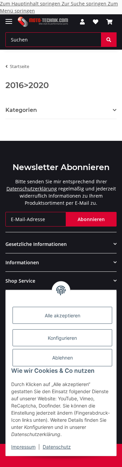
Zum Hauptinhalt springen (31, 3)
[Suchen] (109, 39)
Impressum (23, 447)
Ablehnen (62, 358)
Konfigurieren (62, 338)
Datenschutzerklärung (31, 188)
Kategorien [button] (21, 110)
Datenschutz (57, 447)
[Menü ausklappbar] (8, 18)
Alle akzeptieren (62, 315)
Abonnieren (91, 219)
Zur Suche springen (85, 3)
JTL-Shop (72, 458)
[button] (82, 22)
